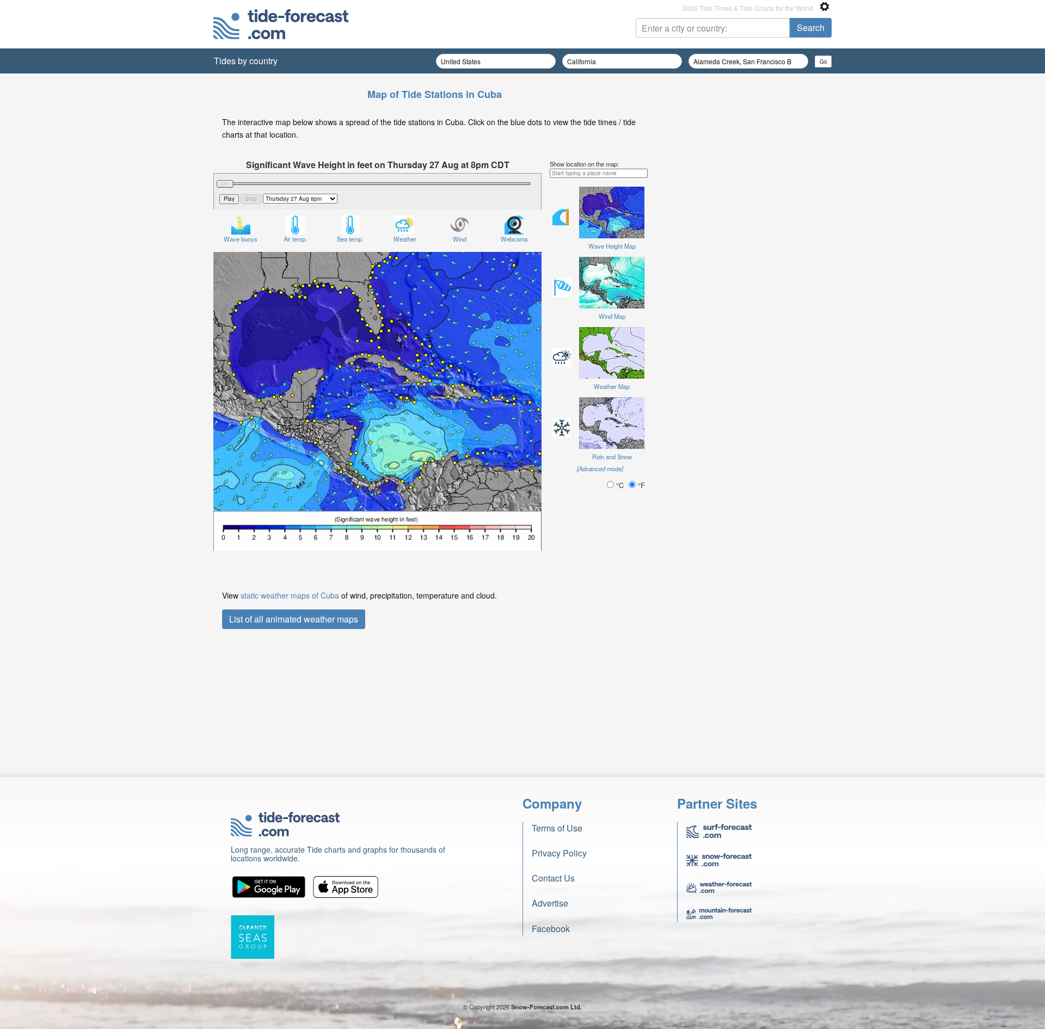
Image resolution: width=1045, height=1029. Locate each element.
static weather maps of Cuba (290, 595)
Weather (405, 239)
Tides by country (246, 60)
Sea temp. (350, 239)
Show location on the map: (584, 163)
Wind (459, 239)
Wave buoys (240, 239)
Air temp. (295, 239)
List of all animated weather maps (293, 619)
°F (640, 485)
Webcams (514, 239)
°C (620, 485)
